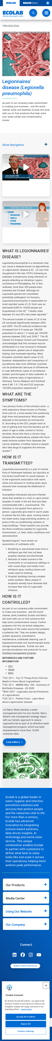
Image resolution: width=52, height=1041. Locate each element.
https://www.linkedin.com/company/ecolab (14, 955)
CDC (10, 666)
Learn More (13, 742)
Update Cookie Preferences (25, 966)
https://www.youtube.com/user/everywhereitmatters (39, 955)
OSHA (11, 669)
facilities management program (19, 653)
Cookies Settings (25, 1031)
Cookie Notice (26, 1009)
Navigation (13, 145)
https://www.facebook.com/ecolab (23, 955)
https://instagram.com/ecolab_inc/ (31, 955)
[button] (33, 13)
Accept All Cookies (25, 1017)
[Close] (46, 985)
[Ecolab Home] (12, 14)
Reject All (26, 1024)
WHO (10, 673)
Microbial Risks (11, 25)
